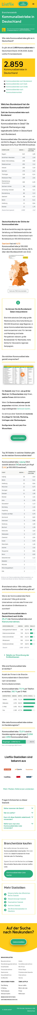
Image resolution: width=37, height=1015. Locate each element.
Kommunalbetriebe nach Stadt (16, 84)
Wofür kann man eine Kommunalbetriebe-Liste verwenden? (13, 826)
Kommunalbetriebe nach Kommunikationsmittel (14, 90)
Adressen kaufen (23, 408)
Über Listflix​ (23, 981)
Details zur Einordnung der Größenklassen (17, 656)
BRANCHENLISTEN (7, 957)
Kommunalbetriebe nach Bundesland (19, 81)
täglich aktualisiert (24, 29)
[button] (18, 656)
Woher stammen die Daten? (14, 808)
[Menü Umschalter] (33, 4)
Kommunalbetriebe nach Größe (17, 87)
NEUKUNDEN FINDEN (7, 981)
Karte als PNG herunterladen (18, 291)
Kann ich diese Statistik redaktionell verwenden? (17, 818)
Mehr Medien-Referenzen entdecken (18, 789)
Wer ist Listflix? (9, 813)
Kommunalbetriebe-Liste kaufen (16, 873)
